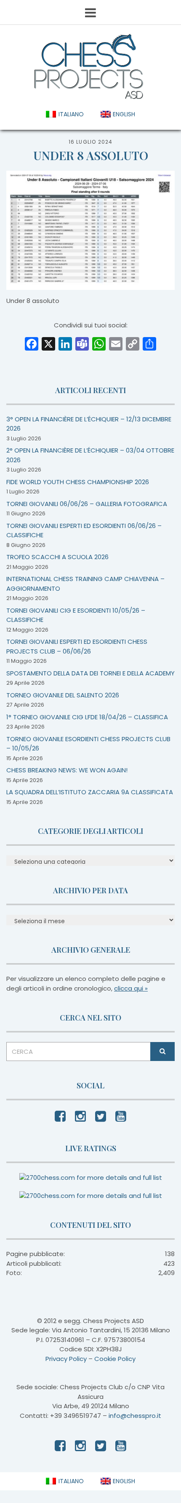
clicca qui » (131, 988)
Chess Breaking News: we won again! (67, 770)
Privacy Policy (66, 1358)
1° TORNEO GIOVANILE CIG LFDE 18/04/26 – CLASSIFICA (87, 717)
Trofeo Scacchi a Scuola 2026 (57, 556)
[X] (48, 345)
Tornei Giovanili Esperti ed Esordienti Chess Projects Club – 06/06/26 (76, 646)
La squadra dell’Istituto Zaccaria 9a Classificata (89, 792)
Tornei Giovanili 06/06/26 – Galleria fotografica (86, 503)
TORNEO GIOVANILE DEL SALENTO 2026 (62, 695)
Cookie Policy (115, 1358)
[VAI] (162, 1051)
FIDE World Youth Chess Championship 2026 (77, 481)
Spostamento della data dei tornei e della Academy (90, 673)
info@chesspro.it (135, 1415)
